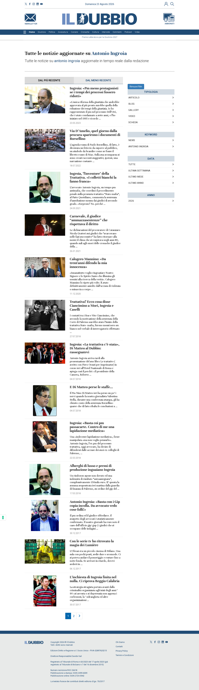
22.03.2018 (75, 458)
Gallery (133, 110)
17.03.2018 (75, 493)
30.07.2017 (75, 604)
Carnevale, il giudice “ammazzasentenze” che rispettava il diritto (89, 220)
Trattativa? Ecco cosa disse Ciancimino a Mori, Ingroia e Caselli (92, 306)
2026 (131, 200)
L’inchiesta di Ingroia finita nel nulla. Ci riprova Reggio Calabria (95, 579)
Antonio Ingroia (138, 146)
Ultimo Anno (136, 183)
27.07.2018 (75, 336)
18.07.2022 (75, 165)
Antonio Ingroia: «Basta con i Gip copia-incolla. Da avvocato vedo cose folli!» (95, 506)
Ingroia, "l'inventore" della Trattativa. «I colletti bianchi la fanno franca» (93, 178)
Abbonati (169, 23)
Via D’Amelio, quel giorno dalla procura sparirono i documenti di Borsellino (95, 135)
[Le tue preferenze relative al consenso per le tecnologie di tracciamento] (3, 517)
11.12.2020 (75, 294)
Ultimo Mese (135, 176)
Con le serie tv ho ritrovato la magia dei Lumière (92, 543)
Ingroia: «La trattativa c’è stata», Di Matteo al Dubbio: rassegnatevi (95, 348)
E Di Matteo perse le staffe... (91, 387)
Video (131, 116)
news (131, 140)
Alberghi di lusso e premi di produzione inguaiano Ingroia (92, 468)
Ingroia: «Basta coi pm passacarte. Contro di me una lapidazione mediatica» (92, 427)
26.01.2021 (75, 251)
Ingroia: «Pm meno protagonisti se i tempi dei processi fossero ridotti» (94, 92)
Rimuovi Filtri (136, 86)
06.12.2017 (75, 568)
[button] (166, 4)
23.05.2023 (75, 123)
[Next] (79, 616)
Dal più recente (49, 80)
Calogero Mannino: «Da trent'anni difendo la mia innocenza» (88, 263)
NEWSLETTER (31, 23)
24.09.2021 (75, 208)
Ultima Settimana (139, 170)
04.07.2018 (75, 379)
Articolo (133, 97)
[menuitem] (32, 32)
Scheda (133, 122)
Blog (131, 103)
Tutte (131, 164)
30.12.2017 (75, 533)
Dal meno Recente (98, 80)
